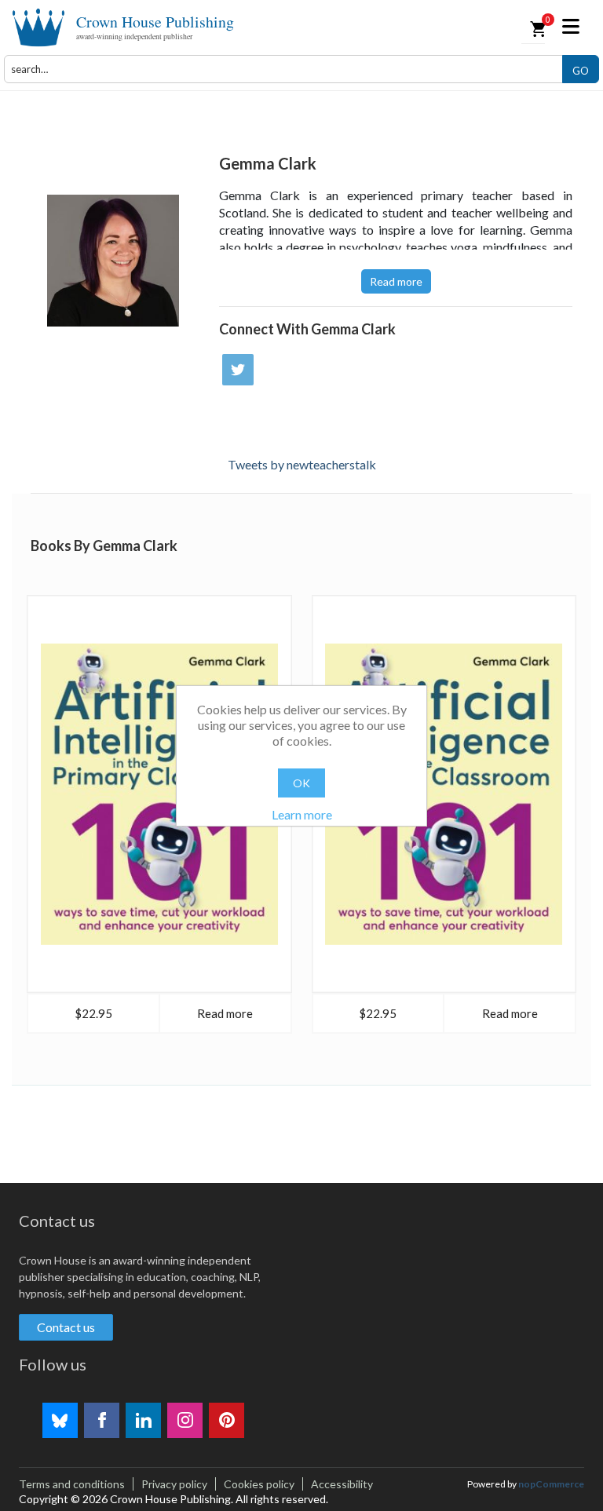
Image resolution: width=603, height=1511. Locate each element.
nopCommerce (551, 1484)
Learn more (302, 814)
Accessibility (342, 1484)
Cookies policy (259, 1484)
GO (580, 70)
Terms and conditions (72, 1484)
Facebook (101, 1420)
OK (301, 783)
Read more (396, 281)
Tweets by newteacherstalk (302, 464)
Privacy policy (174, 1484)
